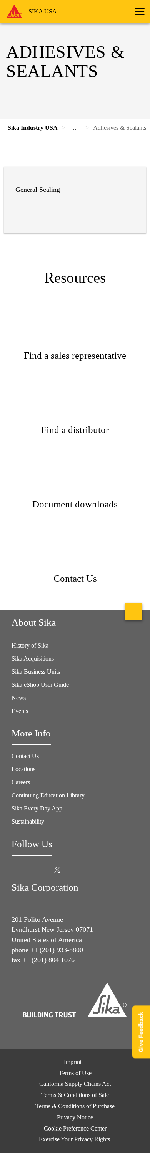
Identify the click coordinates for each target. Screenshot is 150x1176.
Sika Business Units (36, 671)
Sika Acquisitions (33, 658)
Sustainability (28, 821)
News (19, 698)
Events (20, 711)
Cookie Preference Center (75, 1128)
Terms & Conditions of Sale (75, 1095)
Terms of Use (75, 1073)
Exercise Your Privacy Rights (75, 1139)
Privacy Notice (75, 1117)
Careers (21, 782)
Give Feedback (141, 1032)
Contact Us (25, 756)
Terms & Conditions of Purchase (75, 1106)
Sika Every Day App (37, 808)
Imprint (73, 1062)
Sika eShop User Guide (40, 684)
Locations (23, 769)
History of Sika (30, 645)
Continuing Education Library (48, 795)
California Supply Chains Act (75, 1083)
